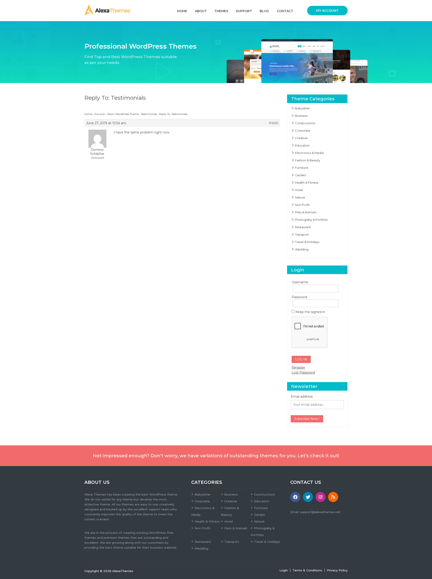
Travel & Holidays (307, 242)
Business (301, 115)
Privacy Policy (337, 570)
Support (244, 11)
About (201, 11)
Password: (299, 297)
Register (298, 367)
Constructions (305, 123)
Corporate (302, 130)
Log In (301, 359)
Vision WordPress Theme (123, 114)
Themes (221, 11)
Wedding (301, 249)
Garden (300, 175)
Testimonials (149, 114)
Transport (302, 234)
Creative (301, 138)
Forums (99, 114)
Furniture (301, 167)
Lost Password (303, 372)
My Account (327, 11)
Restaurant (303, 227)
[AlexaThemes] (107, 10)
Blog (264, 11)
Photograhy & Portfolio (311, 219)
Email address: (302, 396)
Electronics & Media (309, 153)
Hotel (299, 190)
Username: (299, 282)
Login (283, 570)
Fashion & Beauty (307, 160)
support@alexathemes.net (320, 512)
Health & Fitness (306, 182)
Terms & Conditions (307, 570)
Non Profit (302, 205)
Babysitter (302, 108)
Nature (300, 197)
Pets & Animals (305, 212)
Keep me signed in (310, 312)
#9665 (273, 123)
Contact (285, 11)
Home (182, 11)
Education (302, 145)
